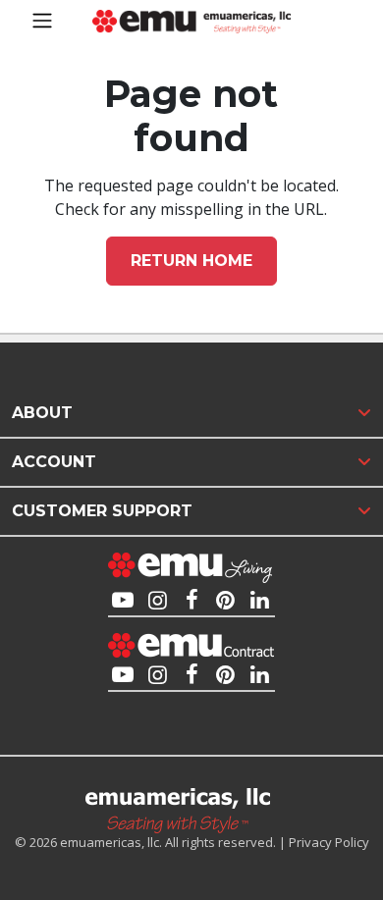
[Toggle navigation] (42, 20)
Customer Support (102, 511)
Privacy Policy (329, 842)
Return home (191, 260)
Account (54, 461)
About (42, 412)
